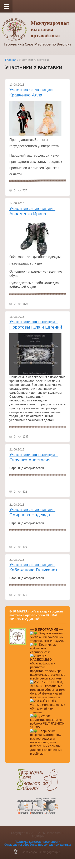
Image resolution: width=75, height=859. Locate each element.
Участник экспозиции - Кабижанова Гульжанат (33, 567)
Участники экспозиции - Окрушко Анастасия (33, 457)
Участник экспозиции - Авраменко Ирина (32, 211)
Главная (10, 59)
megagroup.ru (51, 852)
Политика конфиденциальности (37, 842)
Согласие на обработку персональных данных (37, 844)
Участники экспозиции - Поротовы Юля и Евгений (35, 324)
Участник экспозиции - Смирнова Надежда (32, 512)
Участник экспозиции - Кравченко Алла (32, 92)
